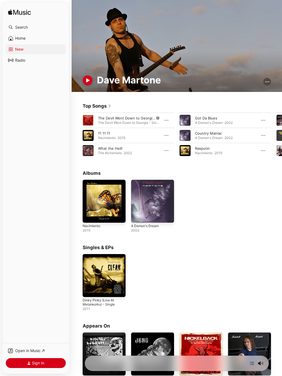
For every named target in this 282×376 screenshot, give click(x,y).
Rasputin (202, 148)
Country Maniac (208, 133)
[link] (97, 106)
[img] (19, 12)
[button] (36, 27)
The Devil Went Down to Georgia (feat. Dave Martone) (144, 118)
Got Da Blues (206, 118)
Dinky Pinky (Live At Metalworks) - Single (99, 302)
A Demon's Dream (145, 226)
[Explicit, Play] (88, 120)
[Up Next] (252, 363)
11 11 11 (104, 133)
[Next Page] (276, 135)
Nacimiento (91, 226)
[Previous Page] (77, 135)
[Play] (88, 80)
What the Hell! (110, 148)
